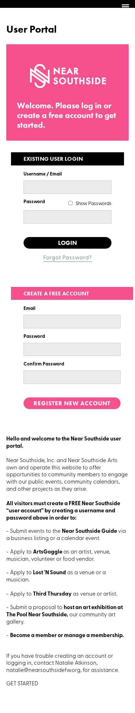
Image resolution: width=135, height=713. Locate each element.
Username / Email (43, 174)
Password (34, 202)
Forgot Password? (67, 258)
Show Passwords (93, 204)
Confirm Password (44, 364)
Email (29, 308)
